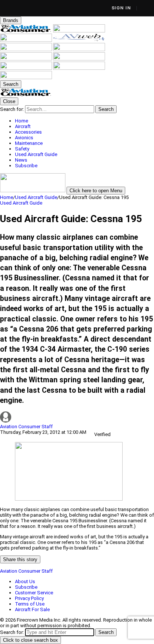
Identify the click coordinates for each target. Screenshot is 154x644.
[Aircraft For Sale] (26, 49)
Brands (10, 20)
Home (6, 197)
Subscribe (26, 587)
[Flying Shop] (26, 77)
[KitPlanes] (26, 59)
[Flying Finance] (26, 68)
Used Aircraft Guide (36, 197)
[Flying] (79, 31)
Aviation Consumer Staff (26, 426)
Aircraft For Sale (32, 609)
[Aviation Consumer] (26, 31)
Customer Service (34, 592)
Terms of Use (29, 604)
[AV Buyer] (79, 49)
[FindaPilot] (79, 68)
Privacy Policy (29, 598)
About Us (25, 581)
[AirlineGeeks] (26, 40)
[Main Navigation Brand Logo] (26, 94)
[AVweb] (79, 40)
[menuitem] (84, 121)
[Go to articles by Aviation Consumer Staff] (77, 417)
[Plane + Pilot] (79, 59)
